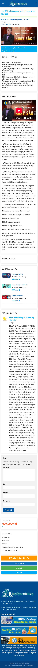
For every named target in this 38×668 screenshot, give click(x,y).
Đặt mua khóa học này (19, 558)
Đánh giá (12, 51)
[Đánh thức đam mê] (6, 297)
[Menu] (2, 3)
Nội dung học (12, 48)
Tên (4, 484)
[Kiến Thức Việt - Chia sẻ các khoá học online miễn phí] (19, 3)
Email (5, 492)
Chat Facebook (19, 563)
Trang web (6, 501)
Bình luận (6, 467)
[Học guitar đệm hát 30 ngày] (6, 286)
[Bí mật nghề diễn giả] (6, 275)
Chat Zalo (19, 572)
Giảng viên (5, 51)
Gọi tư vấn (19, 568)
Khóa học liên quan (23, 48)
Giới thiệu (4, 48)
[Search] (36, 3)
